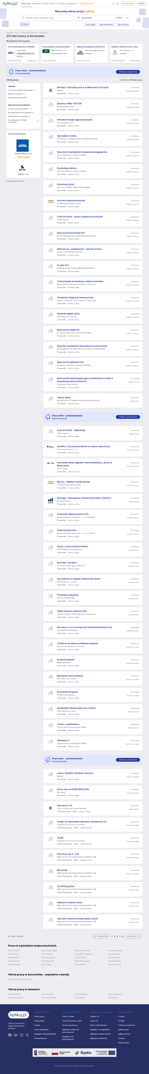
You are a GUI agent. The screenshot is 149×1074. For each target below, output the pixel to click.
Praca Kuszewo (14, 964)
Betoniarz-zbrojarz (67, 562)
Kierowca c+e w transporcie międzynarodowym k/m (84, 627)
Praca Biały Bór (48, 961)
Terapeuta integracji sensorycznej (75, 297)
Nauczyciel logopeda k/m (70, 362)
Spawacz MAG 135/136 (69, 103)
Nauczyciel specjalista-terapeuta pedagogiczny (82, 152)
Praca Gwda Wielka (49, 950)
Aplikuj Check (123, 1029)
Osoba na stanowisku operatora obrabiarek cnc (82, 821)
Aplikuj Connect (124, 1034)
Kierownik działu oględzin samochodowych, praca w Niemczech (84, 464)
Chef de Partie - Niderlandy (71, 430)
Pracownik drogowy (67, 692)
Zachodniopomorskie (29, 33)
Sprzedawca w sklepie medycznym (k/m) (78, 578)
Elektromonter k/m (66, 530)
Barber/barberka (65, 659)
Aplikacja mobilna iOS (98, 1038)
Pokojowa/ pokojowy (68, 595)
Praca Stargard (81, 994)
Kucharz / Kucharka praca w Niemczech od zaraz (83, 87)
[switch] (128, 72)
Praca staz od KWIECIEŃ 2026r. (73, 789)
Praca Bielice (80, 964)
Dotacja (121, 1038)
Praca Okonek (14, 957)
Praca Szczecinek (49, 998)
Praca (17, 33)
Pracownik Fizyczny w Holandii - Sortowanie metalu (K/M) (23, 47)
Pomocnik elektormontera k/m (73, 514)
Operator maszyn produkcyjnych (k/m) (77, 918)
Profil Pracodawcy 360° (72, 1021)
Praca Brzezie (114, 954)
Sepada (60, 90)
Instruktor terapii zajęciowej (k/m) (74, 119)
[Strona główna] (10, 3)
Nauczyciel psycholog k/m (71, 233)
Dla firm (142, 3)
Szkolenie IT (63, 740)
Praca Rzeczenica (82, 961)
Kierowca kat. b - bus (68, 854)
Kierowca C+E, (65, 805)
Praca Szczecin (14, 994)
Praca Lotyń (13, 954)
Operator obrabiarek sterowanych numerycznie (82, 346)
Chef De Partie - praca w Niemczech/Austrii (80, 216)
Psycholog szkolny (67, 168)
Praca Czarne (47, 954)
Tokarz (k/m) (64, 397)
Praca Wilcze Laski (82, 950)
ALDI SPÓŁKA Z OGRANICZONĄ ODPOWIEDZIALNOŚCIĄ (77, 139)
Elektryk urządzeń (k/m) (69, 902)
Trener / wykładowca (68, 724)
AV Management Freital (65, 106)
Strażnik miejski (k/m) (68, 313)
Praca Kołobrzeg (115, 994)
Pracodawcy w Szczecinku (15, 181)
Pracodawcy (36, 3)
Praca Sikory (47, 964)
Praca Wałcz (113, 998)
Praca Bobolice (114, 961)
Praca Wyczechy (48, 957)
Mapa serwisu (123, 1043)
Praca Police (80, 998)
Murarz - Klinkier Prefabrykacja (73, 481)
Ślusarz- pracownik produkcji (72, 546)
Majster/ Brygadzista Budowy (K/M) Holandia (92, 47)
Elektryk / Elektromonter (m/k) (124, 47)
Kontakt (121, 1021)
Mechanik (62, 870)
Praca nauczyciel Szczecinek (20, 979)
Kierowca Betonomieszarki (71, 200)
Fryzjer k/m (63, 265)
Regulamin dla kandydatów (45, 1034)
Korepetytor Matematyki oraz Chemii (76, 708)
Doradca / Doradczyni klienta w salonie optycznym (83, 446)
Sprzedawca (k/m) (67, 136)
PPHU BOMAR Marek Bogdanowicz (69, 549)
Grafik (60, 837)
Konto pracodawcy (70, 1025)
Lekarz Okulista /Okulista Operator (75, 773)
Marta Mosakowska (64, 501)
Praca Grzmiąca (114, 957)
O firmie (121, 1016)
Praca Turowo (13, 950)
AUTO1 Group (62, 469)
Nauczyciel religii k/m (68, 329)
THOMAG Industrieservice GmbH (69, 203)
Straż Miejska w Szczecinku (67, 317)
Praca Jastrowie (114, 964)
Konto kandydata (128, 3)
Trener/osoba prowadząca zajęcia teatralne (80, 281)
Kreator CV (53, 3)
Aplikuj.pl (9, 33)
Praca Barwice (14, 961)
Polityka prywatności (126, 1025)
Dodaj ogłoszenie (87, 3)
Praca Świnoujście (15, 998)
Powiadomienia (40, 1038)
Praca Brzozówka (115, 950)
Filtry (26, 24)
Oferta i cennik (68, 1016)
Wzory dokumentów (98, 1025)
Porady (45, 3)
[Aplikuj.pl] (18, 1015)
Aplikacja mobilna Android (100, 1034)
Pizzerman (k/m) (65, 184)
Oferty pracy (26, 3)
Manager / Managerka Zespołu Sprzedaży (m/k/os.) (84, 498)
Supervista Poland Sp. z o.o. (67, 449)
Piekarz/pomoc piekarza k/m (72, 611)
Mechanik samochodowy (70, 675)
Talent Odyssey (63, 220)
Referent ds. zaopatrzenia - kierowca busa (79, 249)
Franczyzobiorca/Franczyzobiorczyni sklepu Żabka (57, 47)
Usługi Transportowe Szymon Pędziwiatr (71, 808)
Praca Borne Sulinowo (84, 954)
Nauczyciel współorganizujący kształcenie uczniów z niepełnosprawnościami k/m (85, 380)
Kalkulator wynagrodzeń (68, 3)
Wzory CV (94, 1021)
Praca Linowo (80, 957)
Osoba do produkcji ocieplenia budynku (77, 643)
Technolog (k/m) (65, 886)
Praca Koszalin (47, 994)
